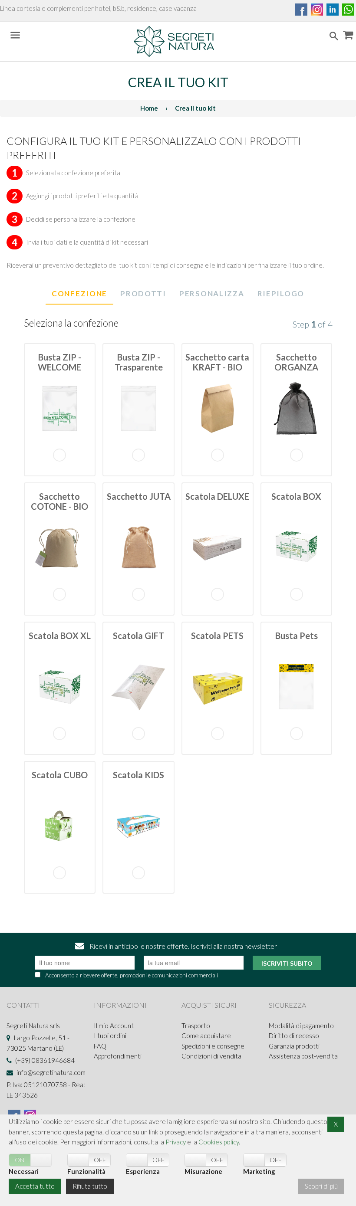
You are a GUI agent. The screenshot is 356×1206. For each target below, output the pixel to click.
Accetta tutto (35, 1186)
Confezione (79, 293)
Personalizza (211, 293)
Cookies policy (218, 1142)
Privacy (175, 1142)
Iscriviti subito (287, 963)
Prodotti (143, 293)
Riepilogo (280, 293)
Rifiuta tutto (90, 1186)
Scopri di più (321, 1186)
